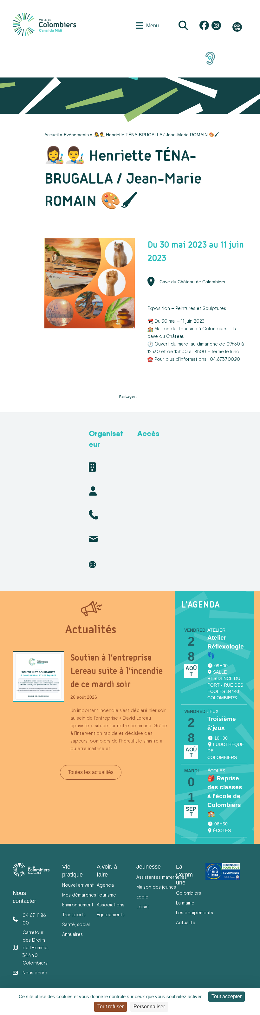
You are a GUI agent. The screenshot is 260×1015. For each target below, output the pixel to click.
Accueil (51, 134)
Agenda (105, 885)
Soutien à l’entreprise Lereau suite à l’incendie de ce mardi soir (116, 671)
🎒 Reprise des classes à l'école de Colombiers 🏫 (224, 796)
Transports (74, 914)
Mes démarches (79, 894)
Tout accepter (226, 996)
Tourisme (106, 894)
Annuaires (72, 934)
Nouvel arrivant (78, 885)
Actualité (185, 922)
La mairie (185, 902)
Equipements (111, 914)
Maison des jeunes (156, 887)
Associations (110, 904)
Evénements (76, 134)
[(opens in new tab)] (210, 57)
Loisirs (143, 906)
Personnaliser (149, 1006)
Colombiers (188, 893)
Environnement (78, 904)
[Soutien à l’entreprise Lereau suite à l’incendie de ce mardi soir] (38, 676)
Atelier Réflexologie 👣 (225, 646)
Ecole (142, 896)
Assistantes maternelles (161, 877)
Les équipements (194, 912)
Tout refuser (110, 1006)
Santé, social (76, 924)
